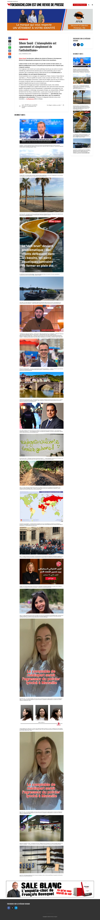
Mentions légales (53, 916)
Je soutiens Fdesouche (80, 4)
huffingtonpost (30, 99)
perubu (20, 53)
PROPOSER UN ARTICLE (12, 1)
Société (26, 39)
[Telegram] (81, 44)
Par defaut (21, 39)
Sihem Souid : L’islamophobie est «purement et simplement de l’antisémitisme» (37, 46)
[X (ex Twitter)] (78, 44)
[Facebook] (74, 44)
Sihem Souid (22, 58)
